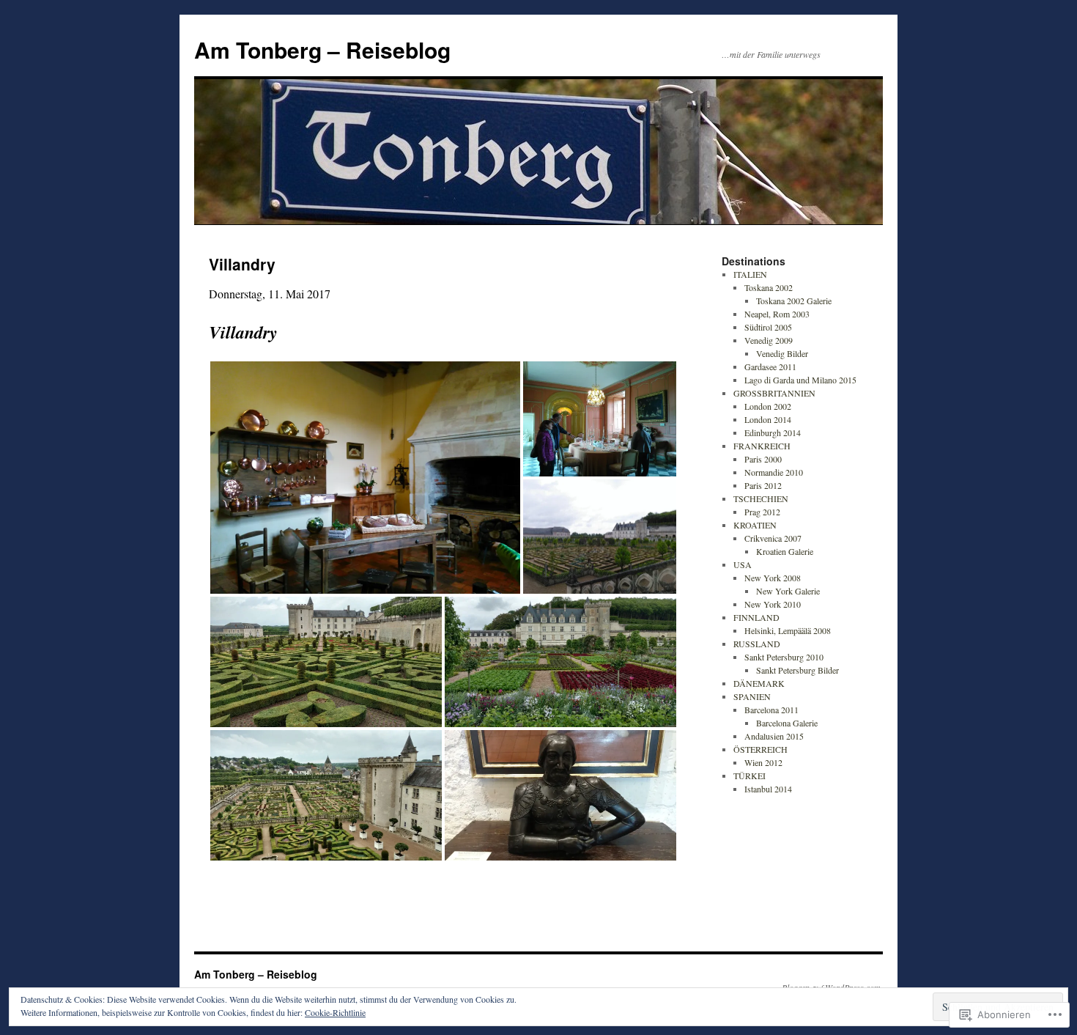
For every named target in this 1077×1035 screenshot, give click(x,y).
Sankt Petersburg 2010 (784, 657)
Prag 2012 (762, 512)
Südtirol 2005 (768, 327)
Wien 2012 (763, 762)
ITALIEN (750, 274)
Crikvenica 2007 (773, 538)
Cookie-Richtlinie (335, 1012)
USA (742, 564)
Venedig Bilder (782, 353)
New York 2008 (772, 577)
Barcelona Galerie (787, 723)
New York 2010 (772, 604)
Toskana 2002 (768, 287)
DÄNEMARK (759, 683)
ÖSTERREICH (760, 749)
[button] (365, 477)
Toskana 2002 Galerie (794, 300)
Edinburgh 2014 (772, 432)
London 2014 (767, 419)
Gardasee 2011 (770, 366)
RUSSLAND (756, 643)
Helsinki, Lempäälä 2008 (787, 630)
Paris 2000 (763, 459)
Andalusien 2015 (774, 736)
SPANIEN (752, 696)
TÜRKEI (749, 775)
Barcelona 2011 (771, 709)
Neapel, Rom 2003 (777, 314)
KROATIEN (755, 525)
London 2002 (767, 406)
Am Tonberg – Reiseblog (322, 49)
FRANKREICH (762, 446)
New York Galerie (788, 591)
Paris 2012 (763, 485)
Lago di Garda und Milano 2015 (800, 380)
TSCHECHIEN (760, 498)
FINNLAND (756, 617)
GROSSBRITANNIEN (774, 393)
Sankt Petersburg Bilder (797, 670)
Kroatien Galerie (784, 551)
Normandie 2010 (773, 472)
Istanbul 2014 (768, 789)
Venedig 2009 (768, 340)
